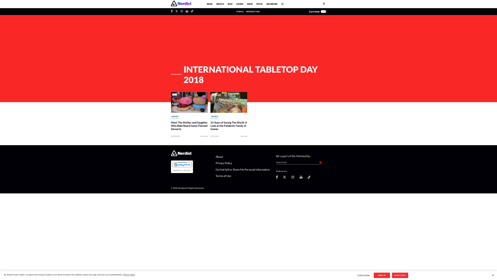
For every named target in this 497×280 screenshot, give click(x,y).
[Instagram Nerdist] (181, 11)
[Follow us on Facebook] (277, 178)
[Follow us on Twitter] (284, 178)
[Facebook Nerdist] (172, 11)
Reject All (381, 275)
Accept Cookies (400, 275)
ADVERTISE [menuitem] (271, 4)
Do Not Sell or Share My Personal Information (243, 169)
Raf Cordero (214, 136)
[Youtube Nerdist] (187, 11)
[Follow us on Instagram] (292, 178)
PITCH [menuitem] (259, 4)
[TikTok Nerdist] (192, 11)
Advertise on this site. (182, 170)
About (219, 156)
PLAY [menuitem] (230, 4)
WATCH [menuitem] (220, 4)
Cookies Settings (363, 275)
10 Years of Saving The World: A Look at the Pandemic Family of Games (228, 126)
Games (175, 116)
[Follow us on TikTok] (309, 178)
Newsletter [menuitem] (253, 11)
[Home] (181, 155)
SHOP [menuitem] (250, 4)
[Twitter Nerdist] (176, 11)
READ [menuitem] (210, 4)
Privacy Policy (224, 163)
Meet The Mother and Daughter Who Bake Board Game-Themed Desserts (189, 126)
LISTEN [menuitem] (239, 4)
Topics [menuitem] (240, 11)
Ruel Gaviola (175, 136)
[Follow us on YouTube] (301, 178)
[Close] (493, 275)
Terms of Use (223, 176)
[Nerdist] (181, 4)
